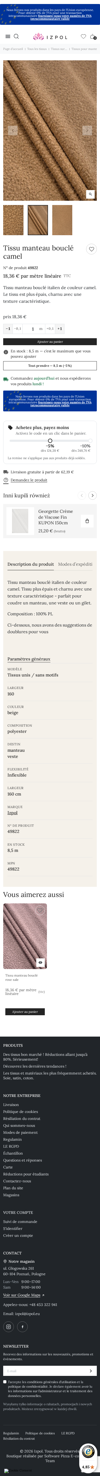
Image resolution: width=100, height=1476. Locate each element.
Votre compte (18, 1212)
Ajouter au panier (50, 342)
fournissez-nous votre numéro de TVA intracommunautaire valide (60, 17)
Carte (8, 1167)
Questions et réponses (22, 1160)
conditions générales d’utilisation (52, 1382)
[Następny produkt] (92, 495)
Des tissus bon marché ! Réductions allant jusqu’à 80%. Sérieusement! (45, 1057)
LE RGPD (11, 1146)
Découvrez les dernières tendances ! (34, 1066)
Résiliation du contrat (21, 1118)
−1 (8, 328)
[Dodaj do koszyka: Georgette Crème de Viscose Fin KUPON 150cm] (87, 521)
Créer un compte (18, 1235)
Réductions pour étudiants (26, 1174)
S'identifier (12, 1228)
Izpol (12, 812)
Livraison (11, 1104)
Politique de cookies (20, 1111)
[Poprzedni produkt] (82, 495)
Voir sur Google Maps (21, 1295)
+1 (59, 328)
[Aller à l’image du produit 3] (62, 220)
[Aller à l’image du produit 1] (13, 220)
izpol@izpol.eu (27, 1313)
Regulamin (12, 1139)
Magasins (11, 1194)
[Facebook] (22, 1326)
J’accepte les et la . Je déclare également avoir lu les (50, 1389)
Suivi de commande (20, 1221)
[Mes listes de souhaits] (83, 36)
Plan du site (13, 1188)
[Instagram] (8, 1326)
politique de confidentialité (28, 1386)
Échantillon (13, 1153)
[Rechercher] (16, 36)
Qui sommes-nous (19, 1125)
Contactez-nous (17, 1181)
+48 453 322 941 (43, 1304)
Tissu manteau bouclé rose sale (21, 977)
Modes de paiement (20, 1132)
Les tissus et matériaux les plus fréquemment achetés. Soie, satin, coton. (50, 1075)
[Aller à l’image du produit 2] (38, 220)
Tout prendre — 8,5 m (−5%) (50, 366)
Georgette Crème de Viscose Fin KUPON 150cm (55, 517)
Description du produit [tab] (30, 564)
